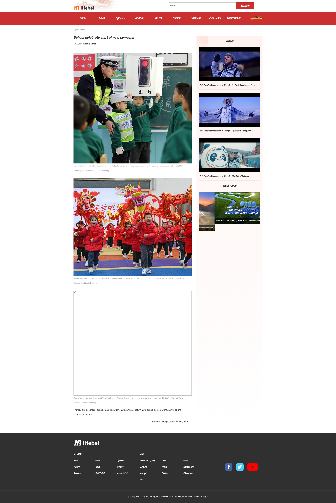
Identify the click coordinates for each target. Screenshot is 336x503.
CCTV (185, 461)
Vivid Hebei (214, 18)
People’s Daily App (147, 461)
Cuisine (177, 18)
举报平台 (204, 497)
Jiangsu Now (188, 467)
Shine (142, 480)
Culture (139, 18)
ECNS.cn (143, 467)
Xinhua (164, 461)
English (76, 30)
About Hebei (233, 18)
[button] (257, 212)
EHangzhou (188, 474)
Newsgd (143, 474)
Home (83, 18)
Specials (120, 18)
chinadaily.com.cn (89, 44)
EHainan (164, 474)
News (102, 18)
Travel (158, 18)
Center (164, 467)
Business (196, 18)
